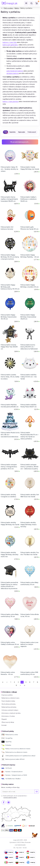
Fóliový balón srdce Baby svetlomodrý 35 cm (29, 583)
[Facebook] (4, 802)
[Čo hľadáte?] (31, 3)
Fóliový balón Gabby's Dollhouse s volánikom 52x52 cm (28, 199)
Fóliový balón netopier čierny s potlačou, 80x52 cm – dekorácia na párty (29, 467)
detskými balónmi (12, 73)
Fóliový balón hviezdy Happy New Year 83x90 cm (9, 347)
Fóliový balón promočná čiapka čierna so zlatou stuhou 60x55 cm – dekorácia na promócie (9, 585)
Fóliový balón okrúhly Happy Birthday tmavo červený (28, 525)
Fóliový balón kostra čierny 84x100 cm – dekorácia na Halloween (29, 347)
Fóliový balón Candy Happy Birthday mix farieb (29, 168)
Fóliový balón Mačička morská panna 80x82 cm (9, 406)
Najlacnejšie (21, 132)
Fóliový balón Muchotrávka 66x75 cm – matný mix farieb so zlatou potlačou (29, 436)
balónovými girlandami (10, 45)
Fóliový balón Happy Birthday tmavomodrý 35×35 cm (9, 317)
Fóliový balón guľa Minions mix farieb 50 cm (29, 228)
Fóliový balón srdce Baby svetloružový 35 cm (10, 615)
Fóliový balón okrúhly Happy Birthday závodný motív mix (9, 554)
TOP (5, 132)
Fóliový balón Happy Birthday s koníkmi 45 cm (29, 286)
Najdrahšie (13, 132)
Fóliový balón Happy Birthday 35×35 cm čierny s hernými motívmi (10, 257)
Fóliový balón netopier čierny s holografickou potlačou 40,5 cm (9, 467)
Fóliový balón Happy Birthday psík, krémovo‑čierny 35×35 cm (10, 287)
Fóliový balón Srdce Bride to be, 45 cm (29, 615)
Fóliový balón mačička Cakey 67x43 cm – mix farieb (28, 377)
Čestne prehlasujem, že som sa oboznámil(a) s (15, 796)
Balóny (17, 8)
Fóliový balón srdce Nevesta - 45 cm (8, 673)
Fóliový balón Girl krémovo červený (7, 228)
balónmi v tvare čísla (10, 42)
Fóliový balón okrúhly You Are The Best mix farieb (29, 553)
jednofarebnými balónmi (15, 71)
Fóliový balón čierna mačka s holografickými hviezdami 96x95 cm (9, 199)
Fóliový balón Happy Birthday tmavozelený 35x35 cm (28, 317)
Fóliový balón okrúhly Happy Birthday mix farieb (10, 523)
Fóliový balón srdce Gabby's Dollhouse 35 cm (10, 643)
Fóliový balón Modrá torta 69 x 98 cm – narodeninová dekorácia (10, 435)
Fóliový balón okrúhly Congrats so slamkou (8, 496)
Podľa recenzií (32, 132)
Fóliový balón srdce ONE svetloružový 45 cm (29, 673)
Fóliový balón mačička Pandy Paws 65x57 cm (28, 406)
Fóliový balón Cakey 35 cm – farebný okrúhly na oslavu (9, 169)
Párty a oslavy (8, 8)
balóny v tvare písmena (10, 101)
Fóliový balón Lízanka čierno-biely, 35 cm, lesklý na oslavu (10, 377)
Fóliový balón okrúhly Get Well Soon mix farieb (29, 496)
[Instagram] (8, 802)
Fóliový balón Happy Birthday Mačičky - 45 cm (29, 256)
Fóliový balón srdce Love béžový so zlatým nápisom (29, 644)
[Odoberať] (36, 791)
